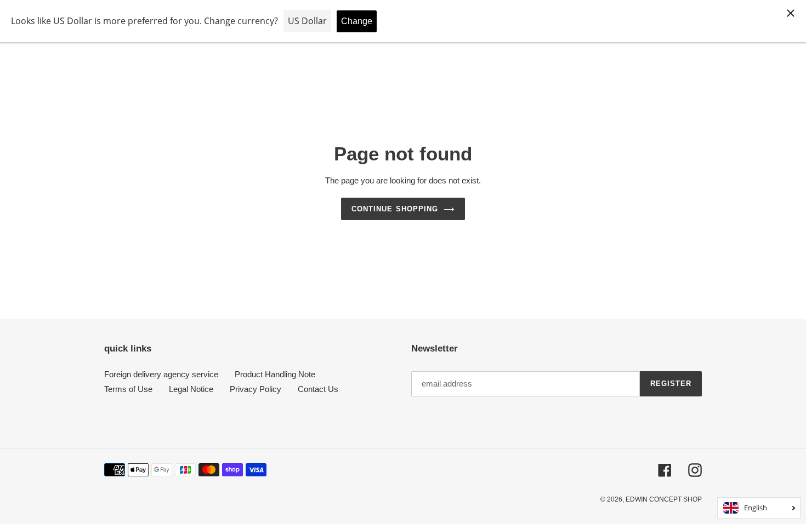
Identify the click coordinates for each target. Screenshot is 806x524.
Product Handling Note (275, 374)
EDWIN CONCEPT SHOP (664, 499)
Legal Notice (191, 389)
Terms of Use (128, 389)
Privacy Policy (255, 389)
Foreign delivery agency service (161, 374)
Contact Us (318, 389)
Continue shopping (394, 209)
